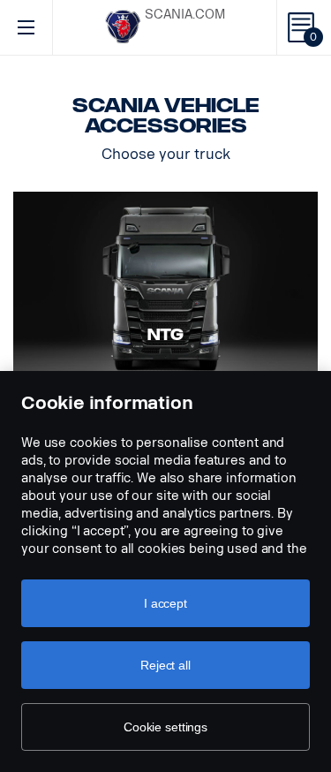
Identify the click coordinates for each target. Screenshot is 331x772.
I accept (165, 603)
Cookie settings (165, 727)
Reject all (165, 665)
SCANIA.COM (185, 14)
